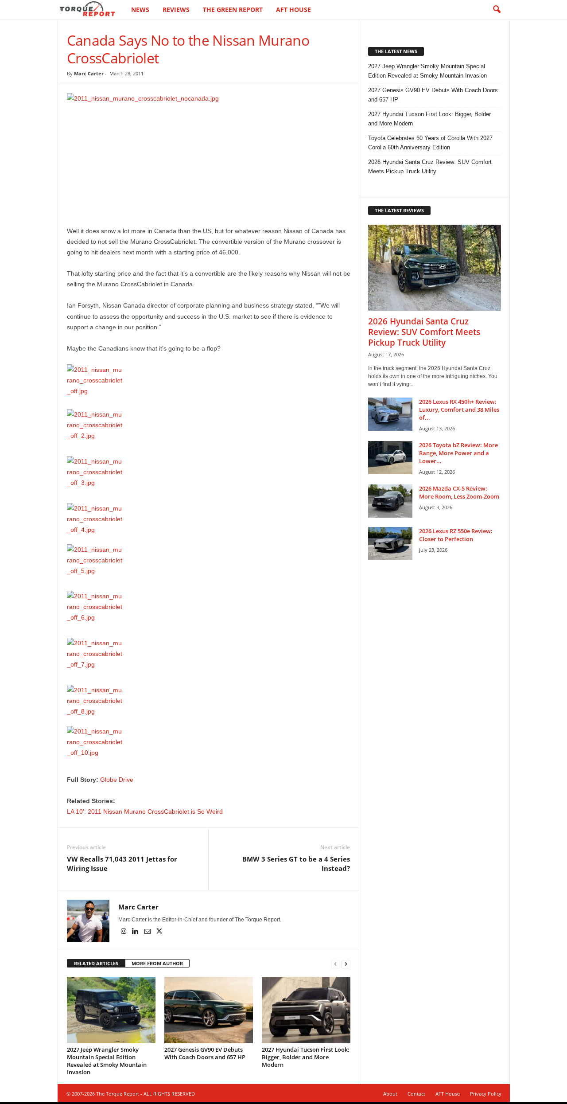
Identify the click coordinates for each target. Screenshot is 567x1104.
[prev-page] (335, 963)
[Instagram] (124, 932)
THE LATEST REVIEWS (399, 210)
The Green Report (233, 9)
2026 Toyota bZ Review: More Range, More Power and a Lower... (458, 453)
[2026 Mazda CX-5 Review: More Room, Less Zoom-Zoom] (390, 501)
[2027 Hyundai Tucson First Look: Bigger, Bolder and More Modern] (306, 1010)
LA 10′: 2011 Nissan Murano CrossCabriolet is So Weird (145, 811)
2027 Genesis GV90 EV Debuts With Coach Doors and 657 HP (204, 1053)
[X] (159, 932)
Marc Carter (89, 73)
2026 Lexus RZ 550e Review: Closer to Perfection (456, 535)
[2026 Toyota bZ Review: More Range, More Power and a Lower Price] (390, 457)
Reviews (176, 9)
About (390, 1093)
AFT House (293, 9)
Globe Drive (116, 779)
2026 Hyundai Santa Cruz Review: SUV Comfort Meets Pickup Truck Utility (430, 167)
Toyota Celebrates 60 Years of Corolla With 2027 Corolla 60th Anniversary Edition (430, 143)
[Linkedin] (136, 932)
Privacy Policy (485, 1093)
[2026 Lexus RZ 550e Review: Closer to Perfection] (390, 543)
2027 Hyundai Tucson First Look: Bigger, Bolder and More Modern (306, 1057)
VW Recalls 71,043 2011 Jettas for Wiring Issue (122, 863)
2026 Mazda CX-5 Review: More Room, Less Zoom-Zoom (459, 492)
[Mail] (148, 932)
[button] (496, 10)
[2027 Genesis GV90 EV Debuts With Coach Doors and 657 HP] (208, 1010)
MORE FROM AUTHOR (157, 963)
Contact (416, 1093)
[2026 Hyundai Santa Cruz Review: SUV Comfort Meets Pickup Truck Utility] (434, 268)
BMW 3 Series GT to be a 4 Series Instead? (296, 863)
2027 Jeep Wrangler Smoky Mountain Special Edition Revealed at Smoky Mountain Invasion (107, 1060)
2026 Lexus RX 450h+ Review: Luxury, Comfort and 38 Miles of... (459, 409)
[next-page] (346, 963)
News (140, 9)
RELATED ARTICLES (96, 963)
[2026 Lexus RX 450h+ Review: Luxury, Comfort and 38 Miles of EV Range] (390, 414)
